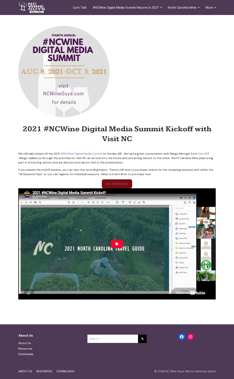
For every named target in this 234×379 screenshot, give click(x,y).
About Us (24, 343)
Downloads (25, 354)
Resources (25, 348)
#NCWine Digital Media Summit (81, 154)
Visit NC (203, 154)
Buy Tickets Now (117, 184)
